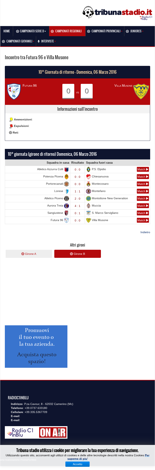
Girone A (30, 253)
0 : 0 (77, 169)
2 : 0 (77, 198)
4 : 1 (77, 206)
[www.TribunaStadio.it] (118, 13)
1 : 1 (77, 191)
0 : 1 (77, 213)
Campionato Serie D (32, 31)
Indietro (145, 232)
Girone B (79, 253)
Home (6, 31)
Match (141, 169)
